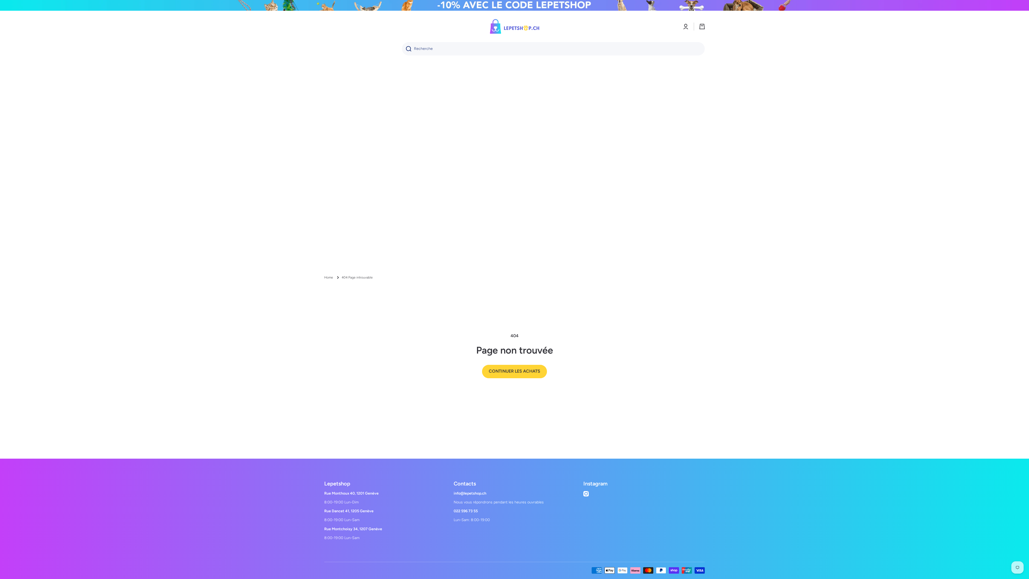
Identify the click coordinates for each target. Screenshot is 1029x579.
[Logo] (514, 26)
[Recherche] (406, 48)
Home (328, 277)
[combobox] (553, 48)
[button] (702, 26)
